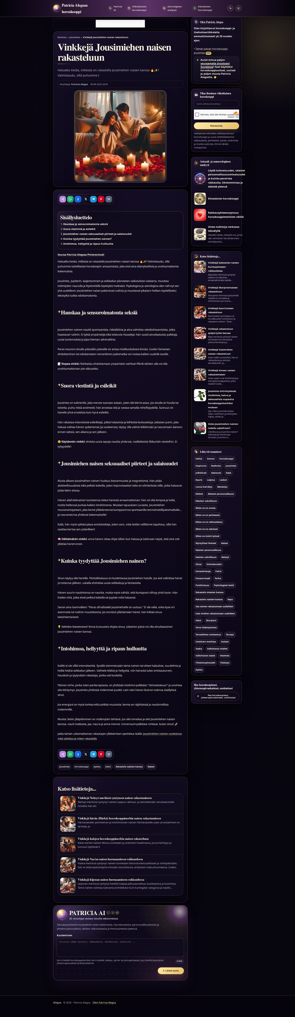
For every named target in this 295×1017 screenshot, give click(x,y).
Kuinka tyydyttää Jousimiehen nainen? (87, 239)
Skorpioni (211, 620)
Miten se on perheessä (208, 515)
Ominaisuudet (214, 564)
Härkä (199, 458)
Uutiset (225, 641)
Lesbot (223, 479)
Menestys (222, 486)
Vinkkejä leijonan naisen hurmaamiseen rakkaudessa (111, 879)
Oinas (199, 564)
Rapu (230, 599)
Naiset (151, 766)
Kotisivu (62, 37)
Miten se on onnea (205, 508)
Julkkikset (201, 472)
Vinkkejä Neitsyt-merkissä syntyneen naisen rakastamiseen (115, 798)
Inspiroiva (201, 465)
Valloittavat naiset (205, 655)
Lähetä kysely (171, 971)
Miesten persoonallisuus (221, 493)
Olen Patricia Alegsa (211, 22)
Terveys (230, 634)
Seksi (108, 766)
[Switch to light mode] (230, 8)
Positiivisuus (202, 585)
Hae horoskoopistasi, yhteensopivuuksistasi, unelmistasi (216, 696)
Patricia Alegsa (79, 84)
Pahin (218, 571)
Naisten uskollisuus (206, 557)
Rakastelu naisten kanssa (129, 766)
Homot (210, 458)
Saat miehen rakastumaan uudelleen (215, 613)
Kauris (199, 479)
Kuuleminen (64, 935)
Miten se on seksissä (207, 529)
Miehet (199, 493)
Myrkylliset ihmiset (206, 543)
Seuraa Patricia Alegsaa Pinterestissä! (81, 254)
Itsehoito (216, 465)
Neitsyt (225, 557)
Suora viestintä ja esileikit (79, 229)
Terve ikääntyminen (206, 627)
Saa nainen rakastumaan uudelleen (214, 606)
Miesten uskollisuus (206, 500)
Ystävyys (224, 662)
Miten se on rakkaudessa (209, 521)
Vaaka (199, 648)
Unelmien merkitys (206, 641)
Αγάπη (97, 766)
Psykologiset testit (224, 585)
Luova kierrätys (204, 486)
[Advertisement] (120, 23)
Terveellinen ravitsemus (208, 634)
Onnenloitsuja (203, 571)
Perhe (218, 578)
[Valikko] (238, 8)
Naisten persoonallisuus (208, 550)
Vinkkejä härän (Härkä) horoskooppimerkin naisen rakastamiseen (119, 818)
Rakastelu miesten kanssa (209, 592)
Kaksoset (216, 472)
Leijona (211, 479)
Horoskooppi (82, 766)
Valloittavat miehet (217, 648)
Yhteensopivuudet (205, 662)
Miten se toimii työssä (207, 536)
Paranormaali (203, 578)
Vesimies (224, 655)
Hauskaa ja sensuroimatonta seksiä (85, 224)
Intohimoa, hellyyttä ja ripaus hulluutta (88, 243)
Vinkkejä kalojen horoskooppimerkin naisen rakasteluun (113, 838)
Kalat (228, 472)
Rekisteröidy (216, 126)
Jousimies (74, 37)
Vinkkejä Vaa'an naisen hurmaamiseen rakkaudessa (110, 859)
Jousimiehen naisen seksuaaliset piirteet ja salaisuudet (97, 234)
